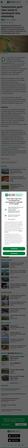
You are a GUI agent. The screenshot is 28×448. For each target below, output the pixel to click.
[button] (14, 219)
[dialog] (14, 224)
